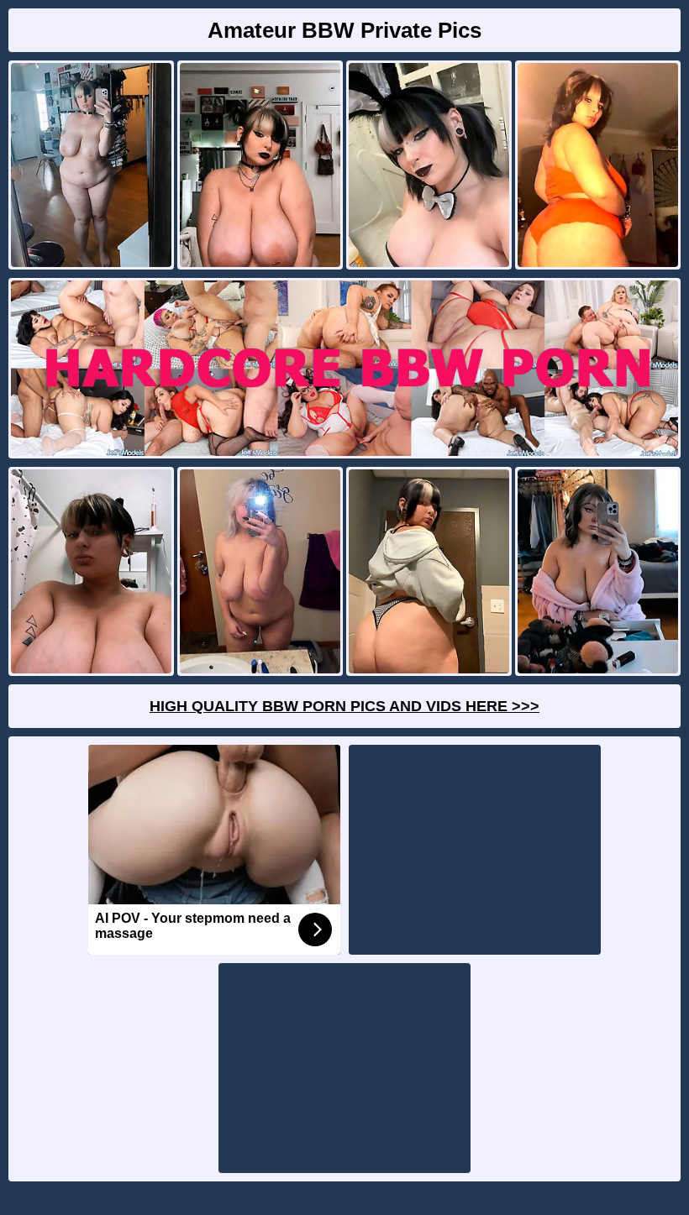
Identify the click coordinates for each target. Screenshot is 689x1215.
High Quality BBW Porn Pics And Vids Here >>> (344, 706)
